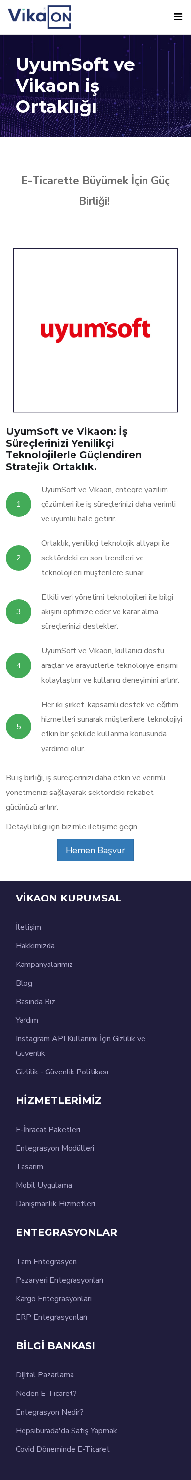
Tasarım (29, 1166)
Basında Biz (35, 1001)
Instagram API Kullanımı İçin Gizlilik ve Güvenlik (80, 1046)
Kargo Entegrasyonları (54, 1298)
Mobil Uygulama (44, 1185)
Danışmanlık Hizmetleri (55, 1204)
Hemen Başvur (95, 850)
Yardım (27, 1020)
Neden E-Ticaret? (46, 1393)
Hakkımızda (35, 946)
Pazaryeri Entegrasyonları (59, 1280)
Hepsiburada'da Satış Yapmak (66, 1430)
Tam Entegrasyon (46, 1261)
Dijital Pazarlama (45, 1375)
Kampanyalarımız (44, 964)
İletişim (28, 927)
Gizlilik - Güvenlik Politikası (62, 1072)
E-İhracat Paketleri (48, 1129)
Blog (24, 983)
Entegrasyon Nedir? (50, 1412)
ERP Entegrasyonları (51, 1317)
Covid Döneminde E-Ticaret (63, 1449)
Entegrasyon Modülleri (55, 1148)
